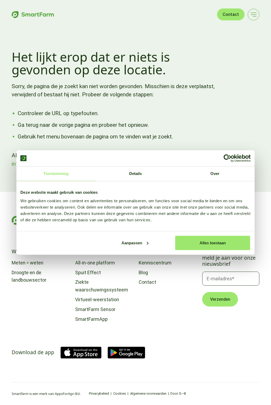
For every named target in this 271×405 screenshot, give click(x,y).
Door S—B (178, 393)
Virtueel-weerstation (97, 299)
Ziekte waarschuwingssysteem (101, 285)
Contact (231, 14)
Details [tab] (135, 173)
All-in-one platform (95, 263)
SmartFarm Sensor (95, 309)
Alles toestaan (213, 242)
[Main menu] (253, 14)
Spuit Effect (88, 272)
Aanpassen (131, 242)
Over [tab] (214, 173)
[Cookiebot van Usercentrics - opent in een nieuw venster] (227, 158)
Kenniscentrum (155, 263)
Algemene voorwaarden (148, 393)
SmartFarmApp (91, 319)
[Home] (33, 14)
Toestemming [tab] (56, 173)
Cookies (119, 393)
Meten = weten (27, 263)
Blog (143, 272)
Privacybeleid (99, 393)
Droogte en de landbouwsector (29, 276)
